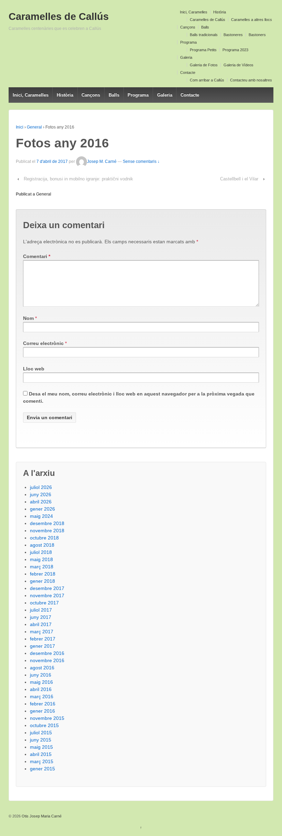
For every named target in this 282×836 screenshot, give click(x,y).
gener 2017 (42, 646)
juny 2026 (40, 494)
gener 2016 (42, 711)
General (34, 127)
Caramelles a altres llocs (251, 20)
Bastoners (257, 35)
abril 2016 (41, 689)
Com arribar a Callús (207, 80)
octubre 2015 (44, 725)
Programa (188, 42)
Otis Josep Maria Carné (41, 816)
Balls (205, 27)
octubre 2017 (44, 602)
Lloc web (33, 368)
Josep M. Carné (102, 161)
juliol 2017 (41, 610)
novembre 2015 (47, 718)
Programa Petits (203, 50)
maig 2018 (41, 559)
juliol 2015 (41, 732)
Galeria (186, 57)
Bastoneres (233, 35)
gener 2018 (42, 581)
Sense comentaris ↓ (141, 161)
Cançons (187, 27)
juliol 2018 (41, 552)
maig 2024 (41, 516)
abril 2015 (41, 754)
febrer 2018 (42, 574)
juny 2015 (40, 740)
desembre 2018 (47, 523)
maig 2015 (41, 747)
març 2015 (41, 761)
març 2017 (41, 631)
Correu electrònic (43, 343)
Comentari (36, 256)
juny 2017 (40, 617)
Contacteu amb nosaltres (251, 80)
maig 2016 (41, 682)
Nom (28, 318)
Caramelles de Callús (207, 20)
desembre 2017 (47, 588)
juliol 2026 (41, 487)
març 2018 (41, 566)
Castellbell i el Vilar (239, 178)
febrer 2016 (42, 703)
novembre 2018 (47, 530)
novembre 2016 (47, 660)
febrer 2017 (42, 639)
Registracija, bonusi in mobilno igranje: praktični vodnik (78, 178)
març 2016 (41, 696)
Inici (19, 127)
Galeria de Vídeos (238, 65)
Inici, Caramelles (193, 12)
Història (219, 12)
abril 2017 (41, 624)
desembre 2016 (47, 653)
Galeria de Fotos (204, 65)
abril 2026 (41, 501)
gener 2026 (42, 509)
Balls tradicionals (204, 35)
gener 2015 (42, 768)
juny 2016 (40, 675)
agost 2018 (42, 545)
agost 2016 (42, 667)
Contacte (187, 72)
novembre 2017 (47, 595)
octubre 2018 (44, 537)
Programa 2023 (235, 50)
